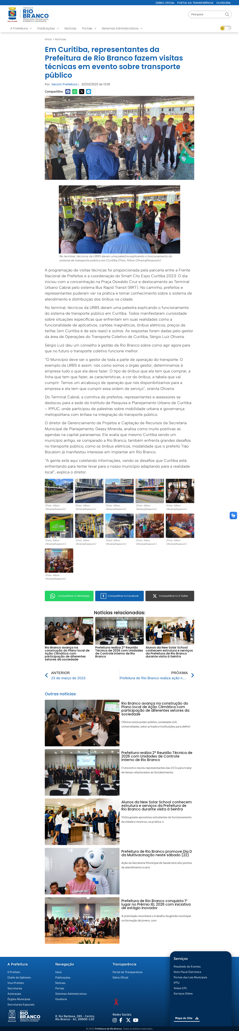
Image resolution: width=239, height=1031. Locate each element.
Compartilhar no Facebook (123, 595)
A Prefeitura (19, 28)
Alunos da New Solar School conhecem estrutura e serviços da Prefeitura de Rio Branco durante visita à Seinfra (169, 652)
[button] (67, 91)
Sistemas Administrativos (120, 28)
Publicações (46, 28)
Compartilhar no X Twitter (173, 595)
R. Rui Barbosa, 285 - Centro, (75, 1017)
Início (48, 39)
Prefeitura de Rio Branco (108, 1028)
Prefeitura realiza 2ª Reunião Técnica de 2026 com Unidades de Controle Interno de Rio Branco (119, 652)
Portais (87, 28)
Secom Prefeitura (64, 84)
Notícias (70, 28)
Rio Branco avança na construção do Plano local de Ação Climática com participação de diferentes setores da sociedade (67, 653)
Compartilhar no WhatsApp (73, 595)
